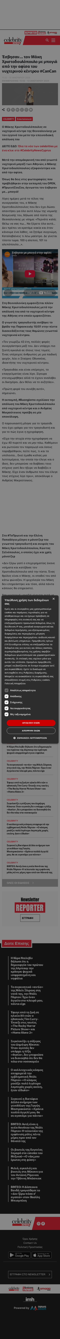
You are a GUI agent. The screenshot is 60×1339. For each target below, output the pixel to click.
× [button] (53, 599)
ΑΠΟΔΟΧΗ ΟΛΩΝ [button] (31, 722)
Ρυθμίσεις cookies (40, 679)
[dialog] (30, 669)
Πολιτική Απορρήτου (15, 683)
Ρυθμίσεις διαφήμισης (35, 672)
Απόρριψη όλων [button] (31, 730)
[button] (30, 738)
